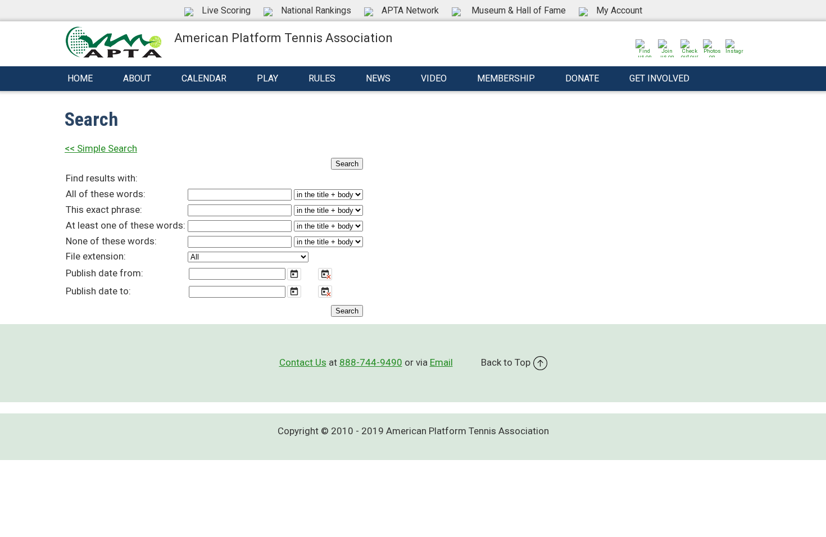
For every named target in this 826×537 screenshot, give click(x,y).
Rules (321, 78)
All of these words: (106, 193)
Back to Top (505, 362)
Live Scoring (226, 10)
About (137, 78)
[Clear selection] (325, 274)
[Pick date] (294, 274)
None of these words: (111, 241)
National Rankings (316, 10)
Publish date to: (98, 291)
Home (80, 78)
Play (267, 78)
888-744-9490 (370, 362)
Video (434, 78)
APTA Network (410, 10)
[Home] (114, 41)
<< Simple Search (101, 148)
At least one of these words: (125, 225)
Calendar (203, 78)
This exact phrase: (104, 209)
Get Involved (659, 78)
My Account (619, 10)
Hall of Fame (518, 10)
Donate (582, 78)
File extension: (96, 256)
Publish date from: (104, 273)
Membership (506, 78)
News (378, 78)
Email (441, 362)
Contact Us (302, 362)
